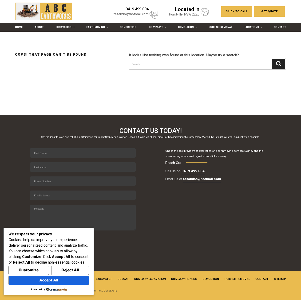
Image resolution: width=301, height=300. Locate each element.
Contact (280, 27)
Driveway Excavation (150, 279)
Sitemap (280, 279)
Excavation (63, 27)
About (39, 27)
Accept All (48, 280)
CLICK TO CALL (237, 11)
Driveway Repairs (184, 279)
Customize (29, 270)
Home (19, 27)
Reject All (70, 270)
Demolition (186, 27)
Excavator (104, 279)
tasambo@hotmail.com (131, 14)
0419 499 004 (193, 171)
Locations (252, 27)
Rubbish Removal (220, 27)
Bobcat (123, 279)
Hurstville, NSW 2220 (184, 14)
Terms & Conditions (105, 290)
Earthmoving (95, 27)
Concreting (128, 27)
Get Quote (269, 11)
